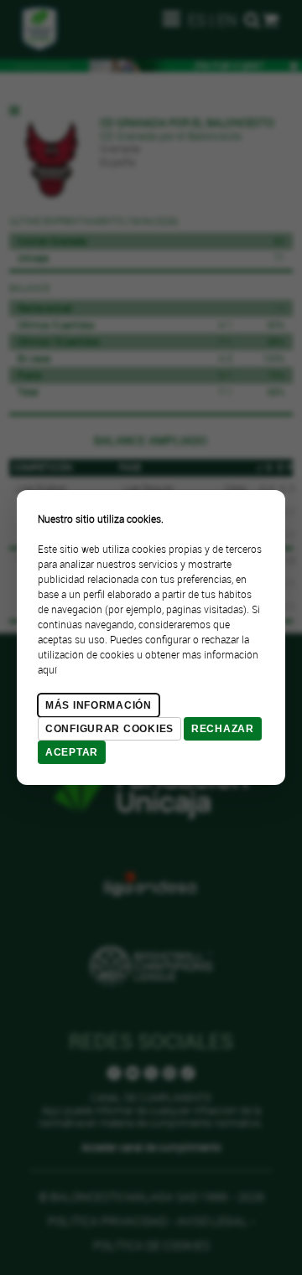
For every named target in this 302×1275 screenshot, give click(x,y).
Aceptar (71, 752)
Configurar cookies (109, 729)
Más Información (98, 705)
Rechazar (222, 729)
